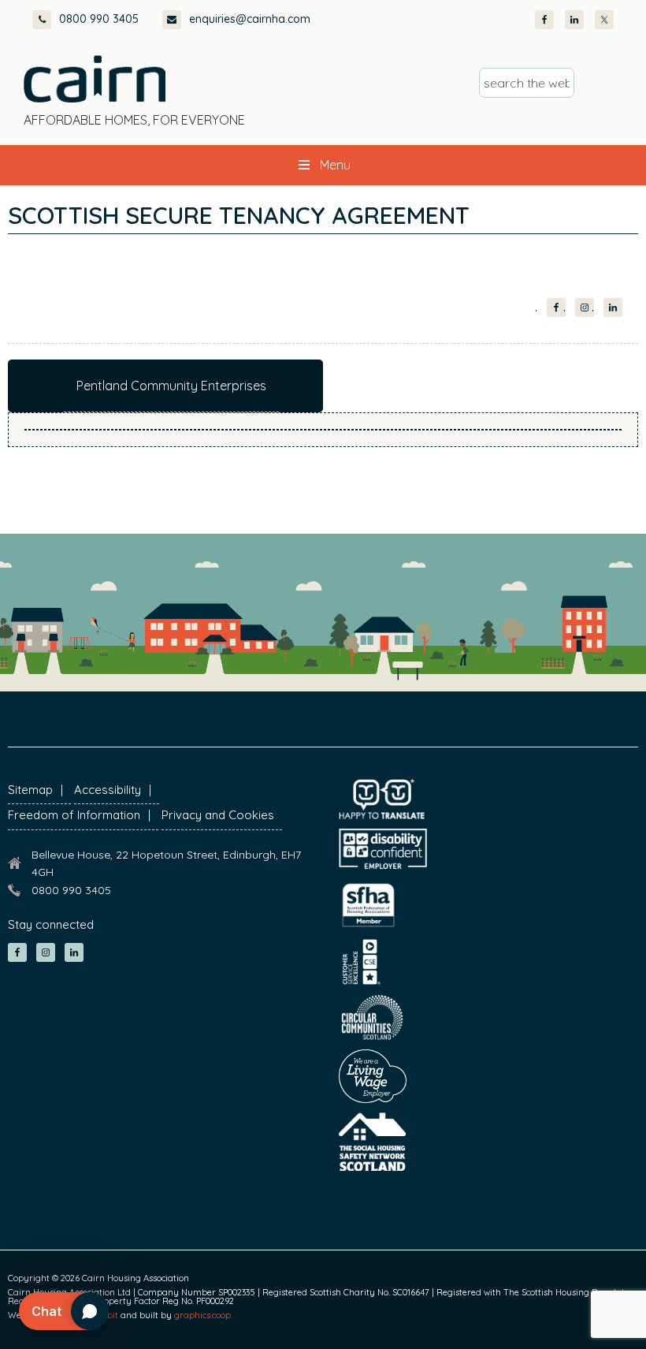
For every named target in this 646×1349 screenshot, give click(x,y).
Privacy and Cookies (218, 814)
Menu (335, 165)
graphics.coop (202, 1315)
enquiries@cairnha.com (249, 19)
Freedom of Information (74, 814)
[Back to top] (550, 1308)
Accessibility (107, 789)
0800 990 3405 (99, 19)
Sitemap (30, 789)
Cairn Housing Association (94, 78)
